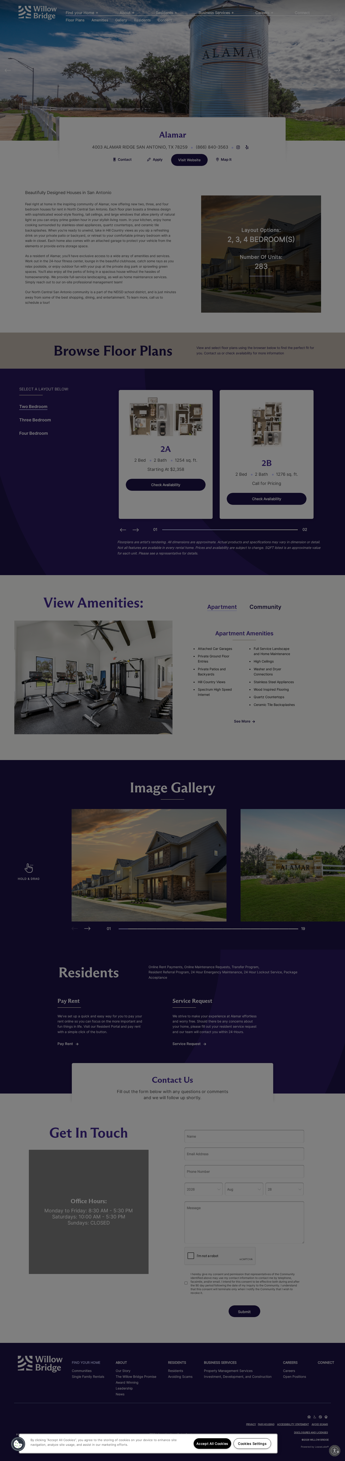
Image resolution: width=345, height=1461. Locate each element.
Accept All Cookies (212, 1444)
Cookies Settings (252, 1444)
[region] (148, 1444)
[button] (18, 1444)
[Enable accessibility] (334, 1450)
